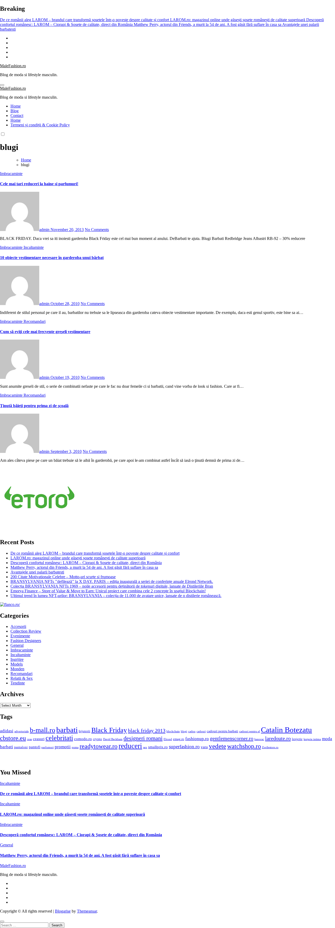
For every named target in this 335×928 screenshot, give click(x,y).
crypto (97, 739)
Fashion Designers (25, 640)
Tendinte (17, 683)
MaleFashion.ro (13, 66)
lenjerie (297, 739)
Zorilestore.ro (270, 747)
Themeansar (87, 911)
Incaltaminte (34, 247)
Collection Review (25, 631)
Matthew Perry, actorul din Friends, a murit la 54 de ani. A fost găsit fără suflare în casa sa (84, 567)
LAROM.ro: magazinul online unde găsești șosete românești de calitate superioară (78, 558)
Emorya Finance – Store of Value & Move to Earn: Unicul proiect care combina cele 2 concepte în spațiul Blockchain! (108, 591)
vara (204, 747)
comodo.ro (83, 738)
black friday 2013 (146, 730)
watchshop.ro (244, 746)
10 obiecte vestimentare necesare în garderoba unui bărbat (52, 257)
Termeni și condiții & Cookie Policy (40, 125)
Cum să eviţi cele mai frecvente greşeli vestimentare (45, 331)
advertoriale (21, 731)
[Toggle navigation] (2, 85)
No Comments (97, 229)
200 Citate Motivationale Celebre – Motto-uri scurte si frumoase (63, 577)
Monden (17, 669)
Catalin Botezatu (286, 729)
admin (45, 229)
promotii (63, 746)
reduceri (130, 746)
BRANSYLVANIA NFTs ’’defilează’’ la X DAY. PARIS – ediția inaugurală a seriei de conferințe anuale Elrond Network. (111, 581)
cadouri (201, 731)
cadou (192, 731)
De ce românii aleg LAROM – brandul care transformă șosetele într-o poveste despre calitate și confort (95, 553)
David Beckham (112, 739)
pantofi (34, 747)
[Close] (2, 921)
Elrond (168, 739)
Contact (16, 115)
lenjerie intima (312, 739)
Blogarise (63, 911)
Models (16, 664)
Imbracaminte (11, 173)
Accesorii (18, 626)
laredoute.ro (278, 738)
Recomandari (35, 321)
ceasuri (38, 738)
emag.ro (178, 739)
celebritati (59, 738)
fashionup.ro (197, 738)
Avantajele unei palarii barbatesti (37, 572)
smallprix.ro (158, 747)
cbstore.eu (13, 738)
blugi (184, 731)
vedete (217, 746)
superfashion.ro (184, 746)
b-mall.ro (42, 730)
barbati (67, 729)
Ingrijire (17, 659)
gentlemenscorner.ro (231, 738)
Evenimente (20, 636)
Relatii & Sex (21, 678)
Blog (14, 111)
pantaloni (21, 747)
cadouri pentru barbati (222, 731)
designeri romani (143, 738)
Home (15, 106)
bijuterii (84, 731)
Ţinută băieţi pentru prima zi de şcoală (34, 405)
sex (145, 747)
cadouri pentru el (249, 731)
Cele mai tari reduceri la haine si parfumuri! (39, 184)
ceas (29, 739)
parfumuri (47, 747)
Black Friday (109, 730)
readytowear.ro (99, 746)
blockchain (173, 731)
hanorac (259, 739)
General (17, 645)
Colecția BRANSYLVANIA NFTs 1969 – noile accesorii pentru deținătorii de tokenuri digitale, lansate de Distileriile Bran (111, 586)
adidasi (6, 730)
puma (75, 747)
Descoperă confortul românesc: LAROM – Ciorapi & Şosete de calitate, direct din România (86, 562)
